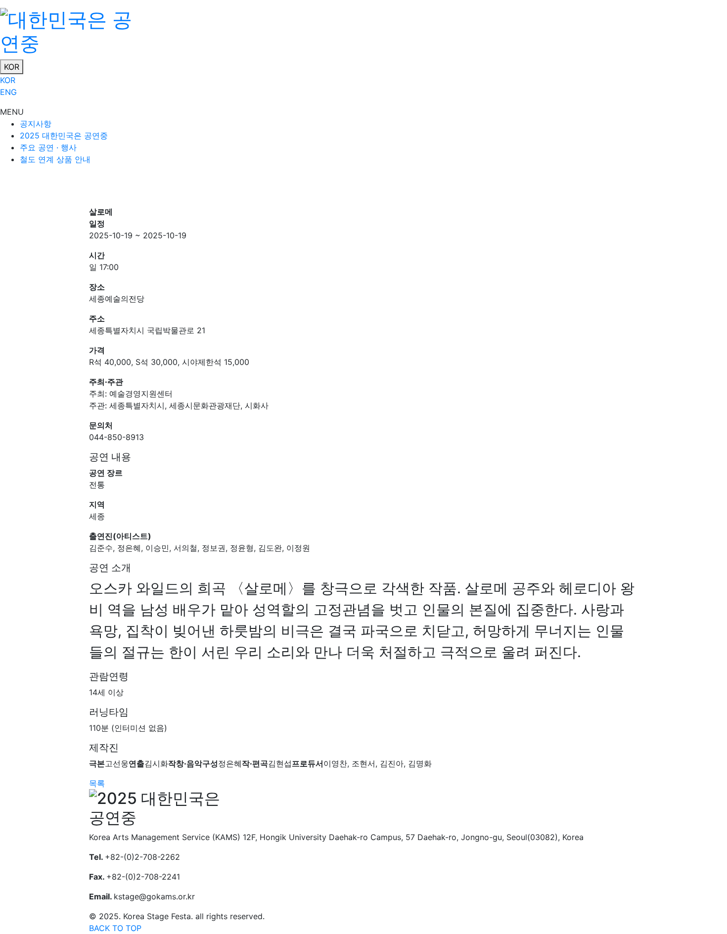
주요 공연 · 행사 (48, 147)
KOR (11, 67)
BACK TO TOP (115, 928)
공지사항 (35, 124)
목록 (97, 783)
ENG (8, 92)
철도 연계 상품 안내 (55, 159)
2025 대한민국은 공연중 (64, 135)
